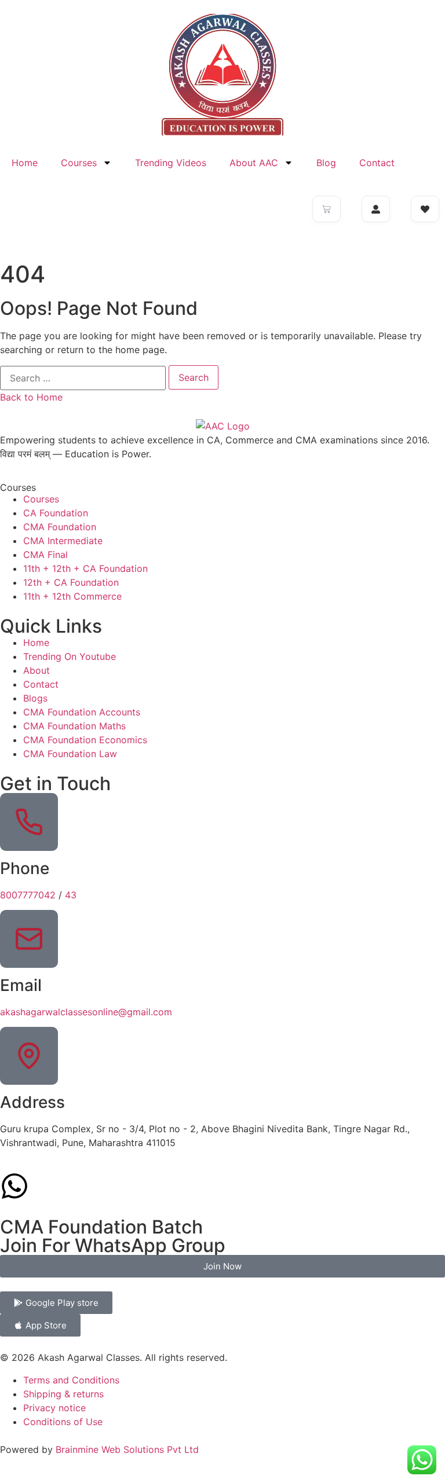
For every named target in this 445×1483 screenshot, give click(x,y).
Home (25, 162)
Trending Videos (170, 162)
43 (70, 895)
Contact (377, 162)
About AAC (253, 162)
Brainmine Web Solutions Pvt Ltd (127, 1449)
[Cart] (326, 209)
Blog (326, 162)
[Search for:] (83, 378)
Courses (79, 162)
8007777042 (28, 895)
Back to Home (31, 397)
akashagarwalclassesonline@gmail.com (86, 1012)
